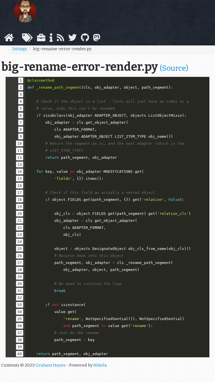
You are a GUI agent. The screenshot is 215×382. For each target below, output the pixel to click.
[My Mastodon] (96, 39)
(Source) (174, 68)
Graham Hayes (51, 365)
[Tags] (27, 39)
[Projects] (41, 39)
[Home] (9, 39)
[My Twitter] (72, 39)
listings (19, 48)
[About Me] (51, 39)
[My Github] (85, 39)
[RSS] (60, 39)
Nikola (100, 365)
